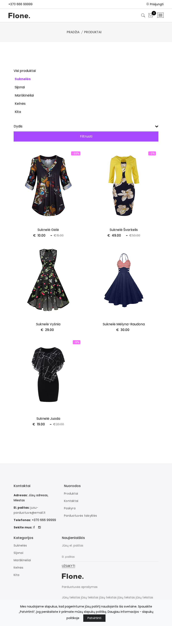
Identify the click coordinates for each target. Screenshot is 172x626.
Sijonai (18, 553)
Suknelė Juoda (48, 418)
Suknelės (20, 545)
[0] (150, 15)
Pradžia (73, 32)
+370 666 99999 (20, 4)
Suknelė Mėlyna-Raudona (124, 324)
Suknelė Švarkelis (124, 229)
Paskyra (70, 508)
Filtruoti (86, 136)
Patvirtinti (94, 618)
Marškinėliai (22, 560)
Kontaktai (71, 501)
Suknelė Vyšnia (48, 324)
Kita (16, 575)
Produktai (71, 493)
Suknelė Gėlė (48, 229)
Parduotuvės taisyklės (80, 516)
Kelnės (18, 567)
